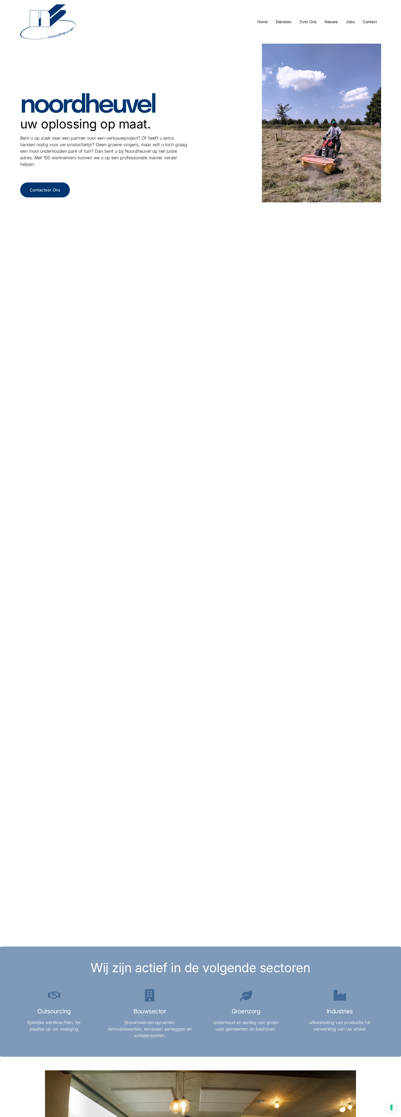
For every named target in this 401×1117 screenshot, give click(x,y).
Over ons (308, 21)
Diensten (283, 21)
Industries (340, 1011)
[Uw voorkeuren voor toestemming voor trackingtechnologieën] (391, 1107)
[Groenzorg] (246, 995)
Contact (370, 21)
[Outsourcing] (54, 995)
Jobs (350, 21)
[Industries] (340, 995)
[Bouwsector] (149, 995)
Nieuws (331, 21)
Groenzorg (246, 1011)
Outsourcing (54, 1011)
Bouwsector (149, 1011)
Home (262, 21)
